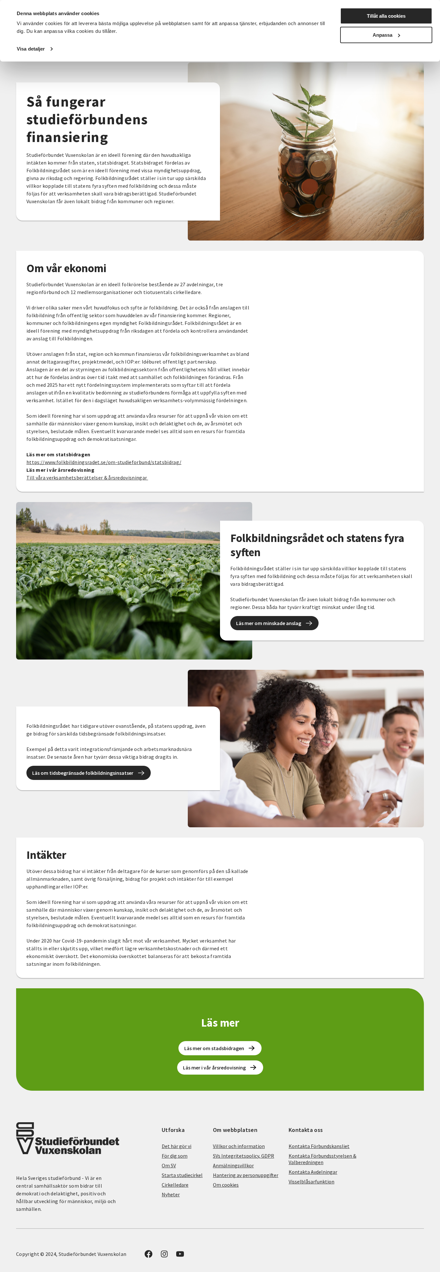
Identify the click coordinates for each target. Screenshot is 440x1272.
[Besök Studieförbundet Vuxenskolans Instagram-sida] (164, 1256)
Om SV (169, 1165)
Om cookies (226, 1185)
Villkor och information (239, 1146)
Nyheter (171, 1194)
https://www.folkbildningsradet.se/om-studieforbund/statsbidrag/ (103, 462)
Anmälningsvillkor (233, 1165)
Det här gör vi (176, 1146)
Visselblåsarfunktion (311, 1181)
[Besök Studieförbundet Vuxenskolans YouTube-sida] (180, 1256)
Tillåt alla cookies (386, 16)
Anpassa (382, 35)
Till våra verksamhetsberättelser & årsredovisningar (87, 477)
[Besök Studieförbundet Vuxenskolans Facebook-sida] (148, 1256)
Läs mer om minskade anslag (268, 623)
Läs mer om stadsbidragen (214, 1048)
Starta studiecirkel (182, 1175)
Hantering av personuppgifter (245, 1175)
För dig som (174, 1156)
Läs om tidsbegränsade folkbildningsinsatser (82, 773)
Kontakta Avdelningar (313, 1172)
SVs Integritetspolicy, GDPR (243, 1156)
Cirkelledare (175, 1185)
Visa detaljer (31, 49)
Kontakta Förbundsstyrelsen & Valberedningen (322, 1159)
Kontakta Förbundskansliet (319, 1146)
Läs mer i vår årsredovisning (214, 1067)
